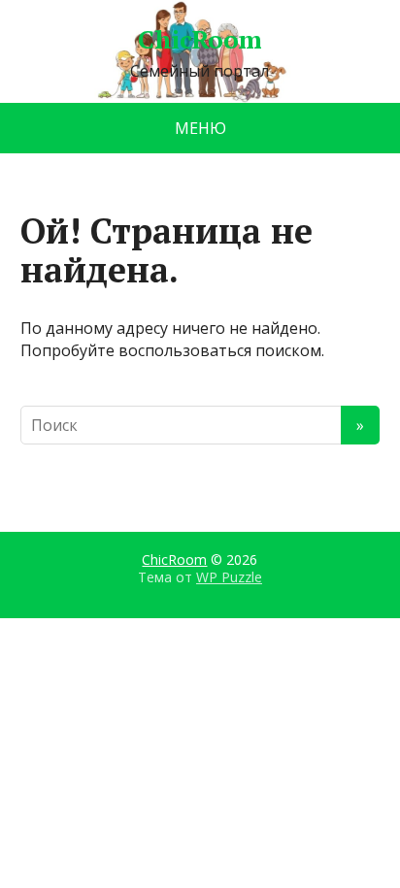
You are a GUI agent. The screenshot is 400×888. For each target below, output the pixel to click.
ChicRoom (200, 39)
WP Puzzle (229, 577)
